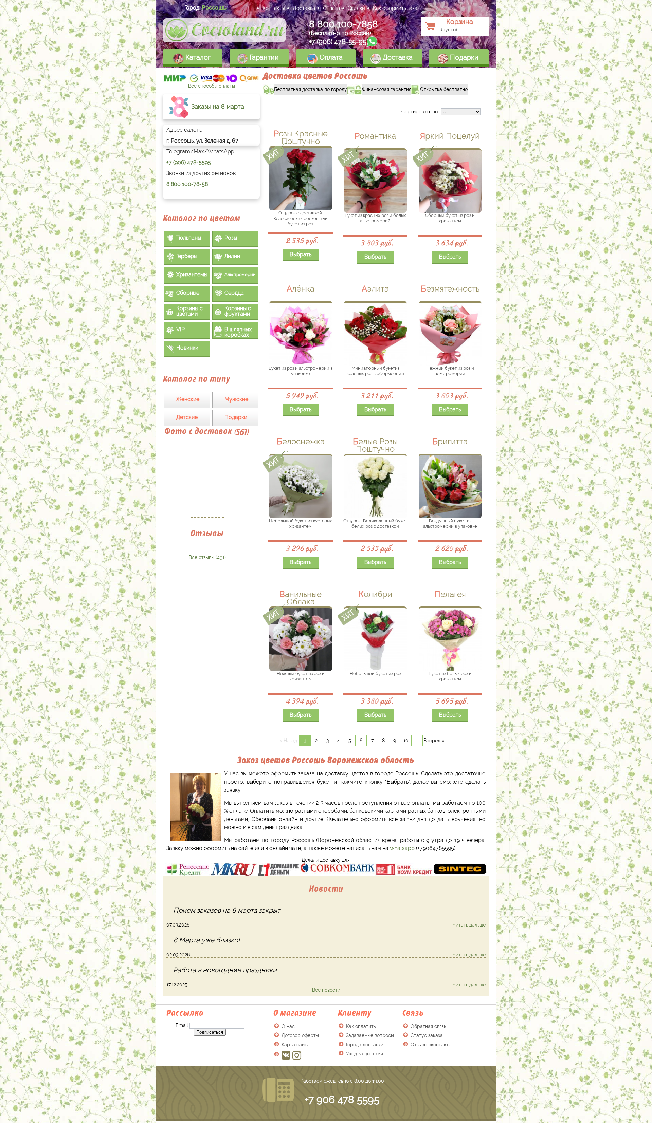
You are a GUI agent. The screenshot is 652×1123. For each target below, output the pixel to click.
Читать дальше (469, 925)
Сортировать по (419, 111)
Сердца (234, 292)
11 (417, 740)
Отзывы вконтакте (431, 1044)
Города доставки (364, 1044)
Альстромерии (240, 274)
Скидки (356, 8)
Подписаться (209, 1032)
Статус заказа (427, 1035)
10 (406, 740)
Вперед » (434, 740)
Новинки (187, 347)
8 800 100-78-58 (187, 184)
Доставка (304, 8)
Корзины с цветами (189, 311)
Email (182, 1025)
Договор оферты (300, 1035)
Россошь (214, 7)
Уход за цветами (364, 1053)
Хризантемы (191, 274)
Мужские (236, 399)
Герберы (186, 256)
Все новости (326, 990)
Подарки (463, 57)
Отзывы (207, 533)
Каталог (197, 57)
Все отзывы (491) (207, 557)
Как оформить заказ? (397, 8)
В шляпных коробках (238, 332)
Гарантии (263, 57)
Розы (230, 238)
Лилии (232, 256)
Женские (187, 399)
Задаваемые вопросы (370, 1035)
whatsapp (402, 848)
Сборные (187, 292)
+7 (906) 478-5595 (188, 162)
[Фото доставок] (207, 480)
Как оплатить (361, 1026)
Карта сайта (296, 1044)
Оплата (331, 8)
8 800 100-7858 (343, 24)
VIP (180, 329)
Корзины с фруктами (237, 311)
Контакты (273, 8)
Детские (187, 417)
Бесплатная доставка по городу (305, 88)
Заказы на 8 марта (217, 106)
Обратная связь (428, 1026)
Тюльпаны (188, 238)
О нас (288, 1026)
